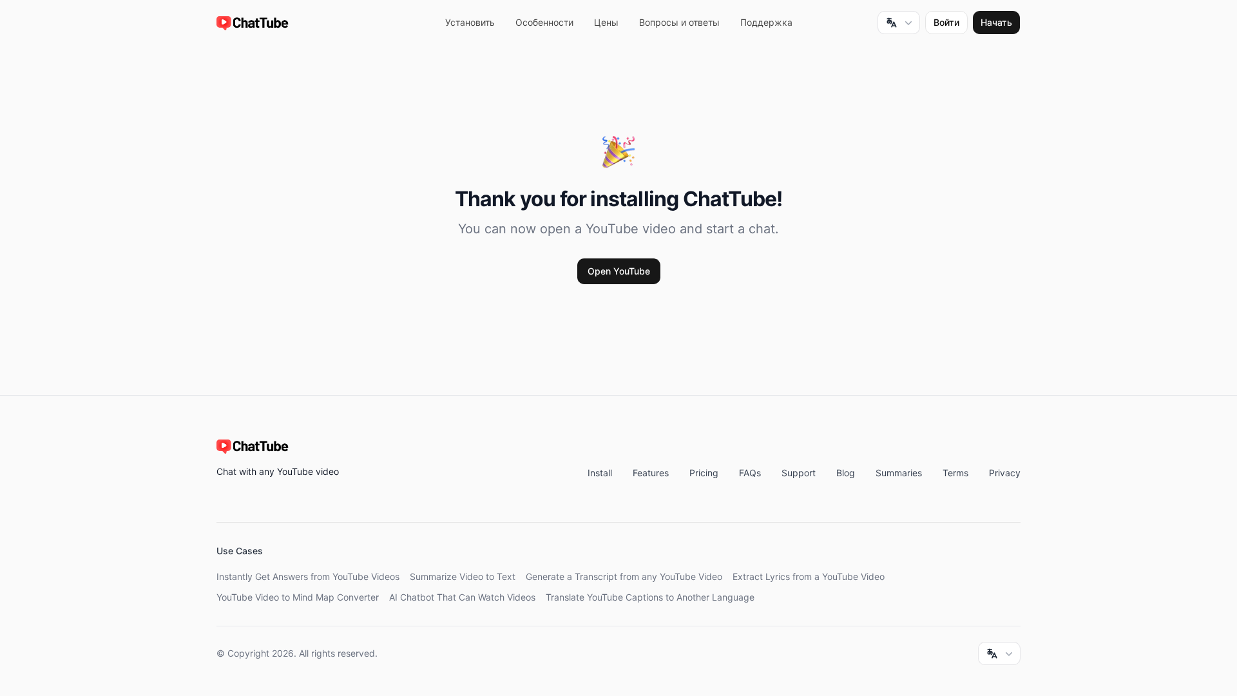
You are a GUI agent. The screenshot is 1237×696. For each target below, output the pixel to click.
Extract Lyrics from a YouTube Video (809, 576)
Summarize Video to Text (462, 576)
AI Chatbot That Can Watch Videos (462, 597)
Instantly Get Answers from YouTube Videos (307, 576)
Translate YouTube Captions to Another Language (650, 597)
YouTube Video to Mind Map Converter (297, 597)
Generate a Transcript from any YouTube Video (624, 576)
